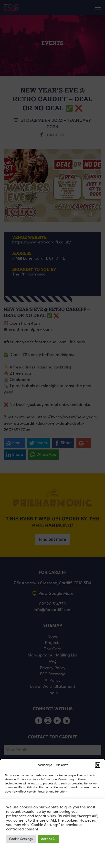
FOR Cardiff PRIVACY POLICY (31, 843)
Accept (52, 806)
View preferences (52, 832)
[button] (97, 765)
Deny (52, 819)
